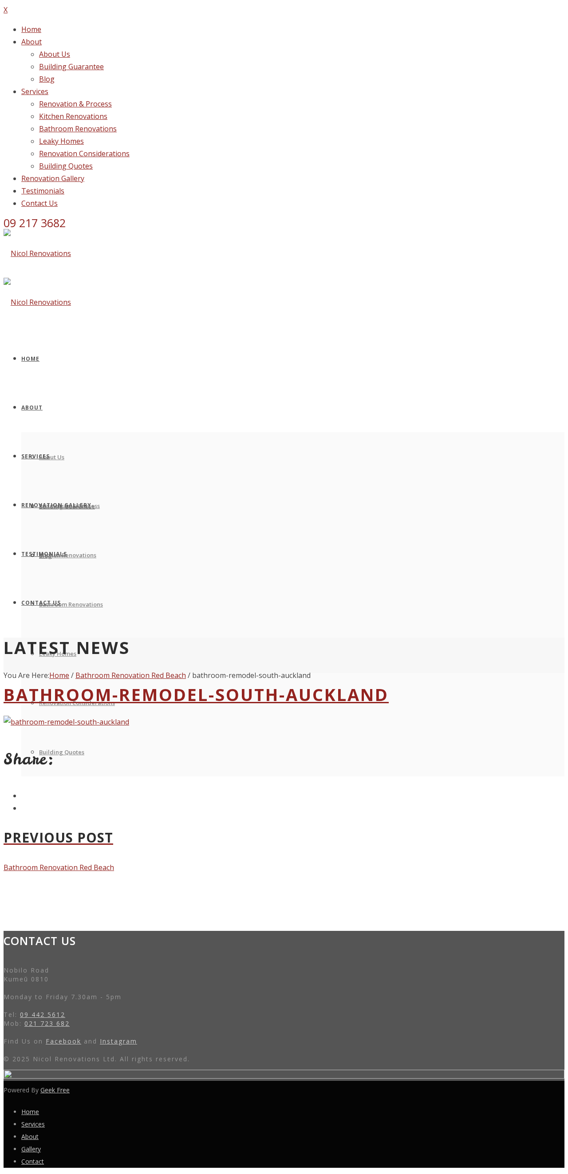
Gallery (31, 1149)
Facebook (63, 1041)
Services (34, 91)
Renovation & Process (75, 104)
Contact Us (39, 203)
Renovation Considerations (84, 153)
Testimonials (42, 191)
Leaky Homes (61, 141)
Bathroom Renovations (78, 129)
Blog (47, 79)
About (31, 42)
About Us (54, 54)
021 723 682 (47, 1023)
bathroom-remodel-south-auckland (196, 694)
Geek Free (55, 1090)
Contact (32, 1161)
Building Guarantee (71, 66)
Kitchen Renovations (73, 116)
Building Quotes (66, 166)
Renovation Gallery (52, 178)
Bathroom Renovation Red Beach (130, 675)
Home (31, 29)
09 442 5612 (42, 1014)
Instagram (118, 1041)
